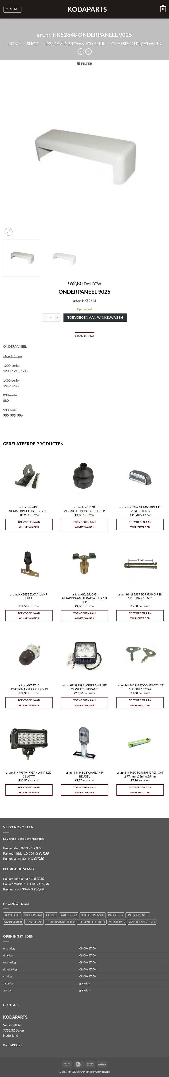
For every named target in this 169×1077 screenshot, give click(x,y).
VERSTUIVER (117, 922)
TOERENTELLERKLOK (91, 922)
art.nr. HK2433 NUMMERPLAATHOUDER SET (29, 509)
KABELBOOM (68, 915)
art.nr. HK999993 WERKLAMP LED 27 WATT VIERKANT (84, 687)
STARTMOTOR (13, 922)
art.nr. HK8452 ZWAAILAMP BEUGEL (28, 596)
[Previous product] (88, 51)
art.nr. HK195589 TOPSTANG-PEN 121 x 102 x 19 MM (140, 596)
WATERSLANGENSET (142, 922)
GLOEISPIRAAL (33, 915)
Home (14, 43)
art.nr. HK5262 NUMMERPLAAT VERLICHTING (140, 509)
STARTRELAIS (34, 922)
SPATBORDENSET (138, 915)
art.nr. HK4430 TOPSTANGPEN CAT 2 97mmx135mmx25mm (140, 774)
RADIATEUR (115, 915)
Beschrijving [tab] (84, 336)
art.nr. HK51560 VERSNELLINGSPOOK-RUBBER (84, 509)
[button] (13, 9)
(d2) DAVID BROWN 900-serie (75, 43)
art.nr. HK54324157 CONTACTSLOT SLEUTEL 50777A (140, 687)
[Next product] (80, 51)
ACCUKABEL (12, 915)
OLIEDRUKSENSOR (92, 915)
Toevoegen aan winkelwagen (95, 317)
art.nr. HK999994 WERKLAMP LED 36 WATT (29, 774)
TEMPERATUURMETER (60, 922)
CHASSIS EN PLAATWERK (136, 43)
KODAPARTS (84, 9)
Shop (32, 43)
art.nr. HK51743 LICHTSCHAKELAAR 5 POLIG (28, 687)
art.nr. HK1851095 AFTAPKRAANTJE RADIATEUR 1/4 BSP (84, 598)
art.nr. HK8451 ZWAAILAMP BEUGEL (84, 774)
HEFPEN (51, 915)
